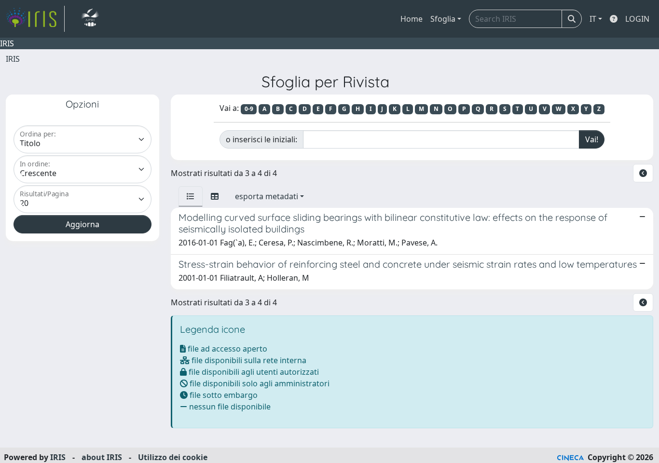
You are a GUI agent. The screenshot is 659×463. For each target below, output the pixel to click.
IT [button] (593, 19)
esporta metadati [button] (266, 196)
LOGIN (637, 19)
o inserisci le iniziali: (261, 139)
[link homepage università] (90, 19)
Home (411, 19)
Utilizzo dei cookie (172, 457)
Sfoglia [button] (442, 19)
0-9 (249, 109)
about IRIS (102, 457)
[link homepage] (35, 19)
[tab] (190, 196)
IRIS (13, 59)
